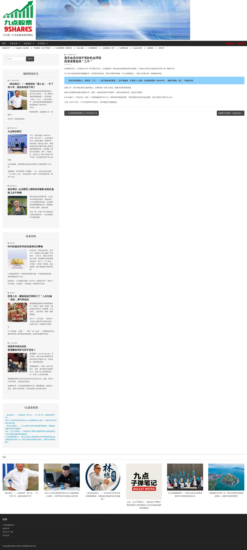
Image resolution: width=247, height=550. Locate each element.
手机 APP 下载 (8, 532)
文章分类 (13, 43)
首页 (4, 43)
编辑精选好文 (72, 54)
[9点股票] (18, 16)
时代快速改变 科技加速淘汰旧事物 (25, 246)
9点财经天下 (6, 48)
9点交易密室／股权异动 (63, 48)
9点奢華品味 (123, 48)
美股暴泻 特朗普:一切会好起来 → (230, 113)
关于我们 (41, 43)
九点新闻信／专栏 (108, 48)
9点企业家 (80, 48)
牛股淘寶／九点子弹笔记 (42, 48)
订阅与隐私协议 (8, 525)
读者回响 (150, 48)
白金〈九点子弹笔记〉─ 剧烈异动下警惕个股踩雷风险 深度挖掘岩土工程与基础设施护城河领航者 (144, 505)
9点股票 (18, 546)
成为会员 (241, 43)
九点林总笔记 (15, 131)
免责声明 (6, 528)
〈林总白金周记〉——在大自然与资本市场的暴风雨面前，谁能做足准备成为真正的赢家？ (103, 496)
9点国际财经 (93, 48)
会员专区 (27, 43)
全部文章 (161, 48)
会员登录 (229, 43)
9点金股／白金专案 (22, 48)
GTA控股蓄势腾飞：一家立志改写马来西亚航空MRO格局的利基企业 (30, 437)
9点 (67, 54)
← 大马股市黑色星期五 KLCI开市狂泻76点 (81, 113)
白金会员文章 (137, 48)
